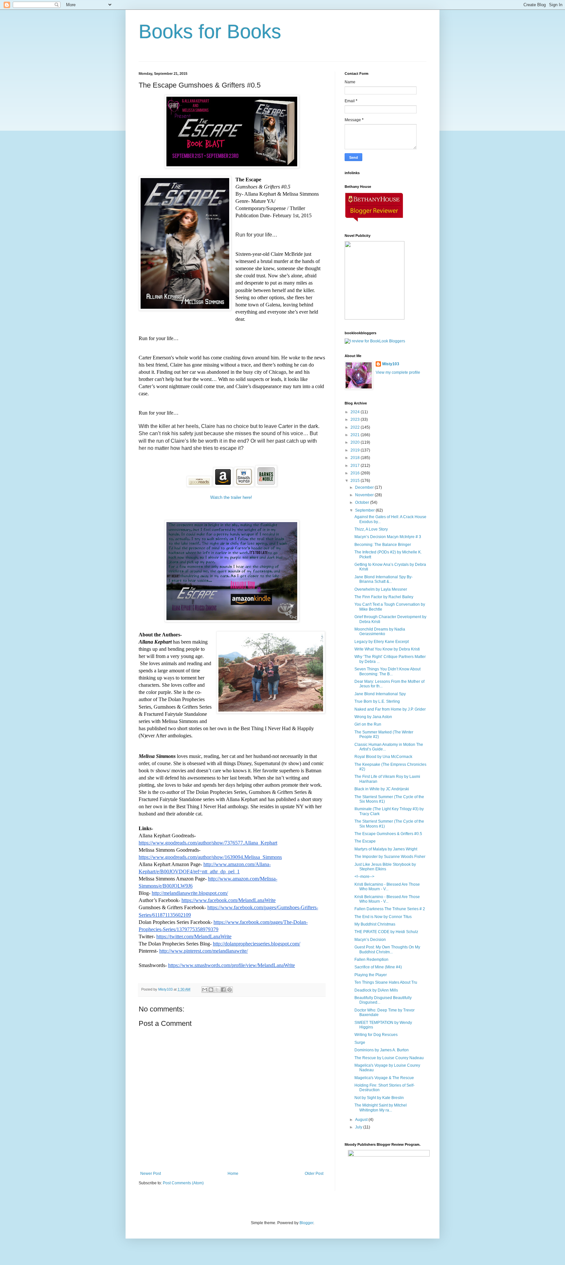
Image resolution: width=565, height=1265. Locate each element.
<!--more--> (364, 876)
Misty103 (390, 364)
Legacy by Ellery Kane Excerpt (381, 641)
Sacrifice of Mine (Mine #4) (378, 967)
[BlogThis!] (211, 989)
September (365, 510)
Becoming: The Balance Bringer (382, 544)
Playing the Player (370, 975)
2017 (356, 465)
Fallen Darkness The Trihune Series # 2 (389, 909)
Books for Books (210, 31)
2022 (356, 427)
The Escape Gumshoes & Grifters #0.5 (388, 833)
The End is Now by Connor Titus (383, 916)
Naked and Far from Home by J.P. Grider (390, 709)
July (359, 1127)
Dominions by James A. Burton (381, 1050)
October (362, 502)
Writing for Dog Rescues (376, 1034)
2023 (356, 419)
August (361, 1119)
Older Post (314, 1173)
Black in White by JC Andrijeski (381, 789)
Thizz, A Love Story (371, 529)
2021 (356, 435)
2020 (356, 442)
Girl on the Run (367, 724)
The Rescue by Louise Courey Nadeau (389, 1058)
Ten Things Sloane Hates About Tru (385, 982)
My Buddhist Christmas (374, 924)
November (365, 495)
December (365, 487)
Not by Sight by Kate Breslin (379, 1097)
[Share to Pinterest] (229, 989)
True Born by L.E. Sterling (377, 701)
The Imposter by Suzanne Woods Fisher (389, 856)
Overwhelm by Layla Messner (380, 589)
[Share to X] (217, 989)
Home (233, 1173)
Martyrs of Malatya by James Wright (385, 849)
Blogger (306, 1223)
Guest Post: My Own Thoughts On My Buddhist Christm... (387, 949)
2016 (356, 473)
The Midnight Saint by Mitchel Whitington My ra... (380, 1107)
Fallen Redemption (371, 959)
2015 (356, 480)
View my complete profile (398, 372)
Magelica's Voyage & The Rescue (384, 1078)
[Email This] (204, 989)
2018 (356, 457)
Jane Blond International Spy (380, 694)
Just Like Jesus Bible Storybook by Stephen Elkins (385, 866)
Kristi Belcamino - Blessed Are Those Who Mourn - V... (387, 886)
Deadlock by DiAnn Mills (376, 990)
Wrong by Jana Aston (373, 717)
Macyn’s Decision (370, 939)
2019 (356, 450)
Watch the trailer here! (231, 497)
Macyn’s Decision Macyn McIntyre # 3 (387, 536)
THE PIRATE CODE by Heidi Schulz (386, 931)
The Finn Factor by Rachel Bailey (383, 597)
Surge (359, 1042)
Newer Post (150, 1173)
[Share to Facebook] (223, 989)
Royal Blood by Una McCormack (383, 756)
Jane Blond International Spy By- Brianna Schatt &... (383, 579)
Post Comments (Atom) (183, 1183)
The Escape (365, 841)
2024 (356, 412)
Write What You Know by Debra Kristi (387, 649)
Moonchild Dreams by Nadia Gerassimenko (379, 631)
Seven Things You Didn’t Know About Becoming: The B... (387, 671)
